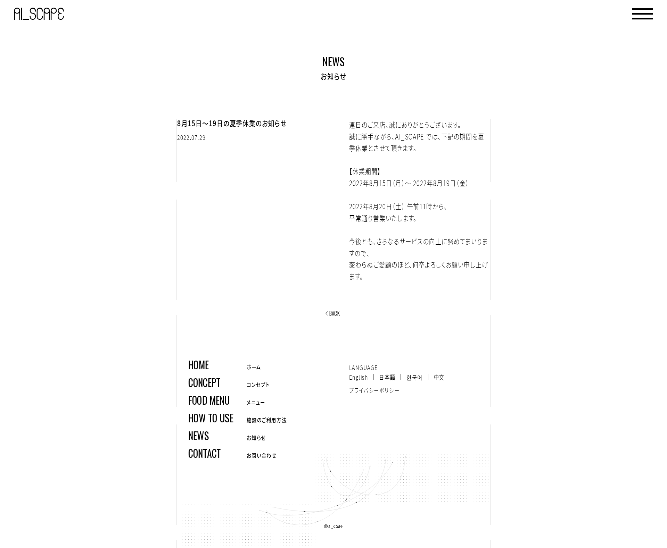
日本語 (387, 377)
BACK (334, 313)
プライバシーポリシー (374, 390)
